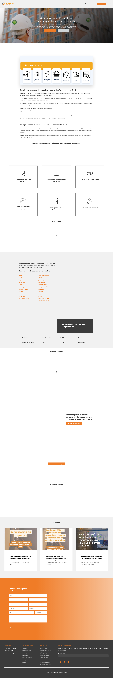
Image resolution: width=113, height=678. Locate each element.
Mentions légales (50, 672)
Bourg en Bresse (42, 280)
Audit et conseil (43, 648)
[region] (56, 70)
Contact (24, 662)
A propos (24, 648)
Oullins (40, 296)
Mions (39, 293)
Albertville (22, 282)
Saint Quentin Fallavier (43, 300)
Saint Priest (41, 287)
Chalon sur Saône (24, 289)
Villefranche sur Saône (43, 275)
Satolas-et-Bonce (24, 298)
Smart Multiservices (27, 657)
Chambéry (22, 284)
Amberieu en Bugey (43, 286)
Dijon (21, 277)
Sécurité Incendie (44, 657)
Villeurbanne (41, 289)
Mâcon (21, 291)
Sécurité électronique (45, 662)
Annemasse (23, 286)
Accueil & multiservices (45, 664)
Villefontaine (23, 293)
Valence (22, 279)
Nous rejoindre (25, 659)
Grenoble (22, 280)
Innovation (24, 652)
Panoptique (25, 655)
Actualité (8, 530)
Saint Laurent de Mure (43, 298)
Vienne (40, 277)
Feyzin (21, 295)
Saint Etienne (41, 282)
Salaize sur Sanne (42, 279)
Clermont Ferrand (42, 284)
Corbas (40, 295)
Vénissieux (40, 291)
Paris (21, 300)
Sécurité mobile (44, 659)
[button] (2, 25)
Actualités (44, 530)
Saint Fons (22, 296)
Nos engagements (26, 650)
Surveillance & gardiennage (46, 654)
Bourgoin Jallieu (24, 287)
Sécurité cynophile (44, 655)
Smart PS (24, 654)
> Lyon (20, 275)
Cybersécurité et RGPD (45, 661)
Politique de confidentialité (61, 672)
